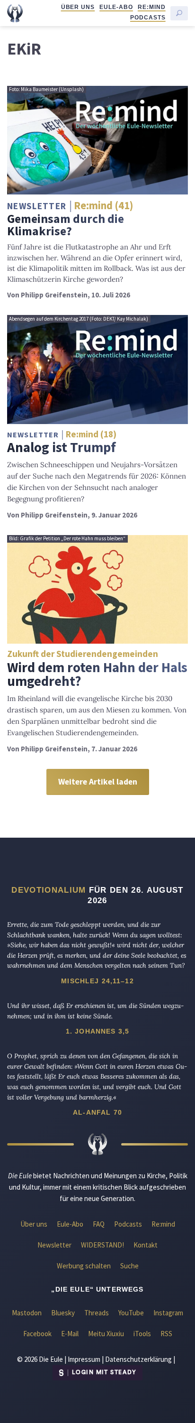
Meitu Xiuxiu (106, 1333)
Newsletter (54, 1244)
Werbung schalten (84, 1265)
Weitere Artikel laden (97, 781)
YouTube (131, 1312)
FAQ (99, 1224)
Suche (129, 1265)
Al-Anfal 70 (97, 1112)
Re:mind (152, 7)
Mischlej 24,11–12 (97, 981)
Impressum (84, 1359)
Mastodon (27, 1312)
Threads (96, 1312)
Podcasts (148, 17)
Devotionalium (48, 890)
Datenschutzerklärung (138, 1359)
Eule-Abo (116, 7)
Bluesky (63, 1312)
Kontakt (145, 1244)
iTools (142, 1333)
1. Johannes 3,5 (97, 1031)
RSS (166, 1333)
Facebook (37, 1333)
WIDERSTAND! (102, 1244)
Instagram (168, 1312)
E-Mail (70, 1333)
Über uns (78, 7)
